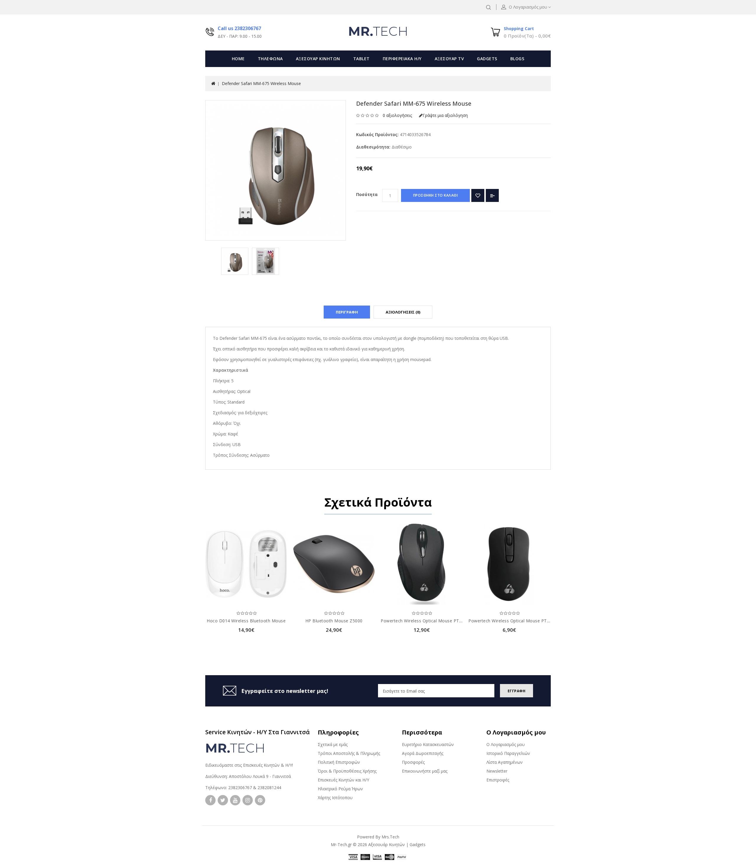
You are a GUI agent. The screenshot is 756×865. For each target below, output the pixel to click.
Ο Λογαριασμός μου (505, 744)
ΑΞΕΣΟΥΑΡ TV (449, 58)
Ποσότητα (367, 194)
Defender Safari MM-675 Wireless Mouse (261, 83)
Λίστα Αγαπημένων (504, 762)
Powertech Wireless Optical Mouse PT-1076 (513, 621)
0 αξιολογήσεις (397, 115)
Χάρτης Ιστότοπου (335, 797)
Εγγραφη (517, 690)
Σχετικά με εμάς (333, 744)
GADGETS (487, 58)
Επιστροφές (497, 780)
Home (238, 58)
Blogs (517, 58)
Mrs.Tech (390, 837)
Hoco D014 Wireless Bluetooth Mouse (246, 621)
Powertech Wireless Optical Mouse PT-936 (424, 621)
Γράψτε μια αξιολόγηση (445, 115)
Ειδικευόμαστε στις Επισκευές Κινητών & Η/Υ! (249, 765)
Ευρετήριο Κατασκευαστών (428, 744)
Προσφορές (413, 762)
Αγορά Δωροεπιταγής (422, 753)
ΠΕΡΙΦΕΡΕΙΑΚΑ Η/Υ (402, 58)
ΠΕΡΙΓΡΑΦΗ (347, 312)
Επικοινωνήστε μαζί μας (424, 771)
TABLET (361, 58)
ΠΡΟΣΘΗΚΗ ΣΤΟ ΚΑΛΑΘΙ (435, 195)
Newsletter (496, 771)
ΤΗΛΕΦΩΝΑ (270, 58)
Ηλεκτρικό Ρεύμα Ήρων (340, 788)
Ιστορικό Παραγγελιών (508, 753)
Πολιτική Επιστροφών (339, 762)
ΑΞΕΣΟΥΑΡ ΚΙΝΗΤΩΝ (318, 58)
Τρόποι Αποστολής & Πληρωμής (349, 753)
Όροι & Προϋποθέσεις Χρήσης (347, 771)
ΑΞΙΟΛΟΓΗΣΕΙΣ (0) (403, 312)
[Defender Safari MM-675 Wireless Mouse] (234, 261)
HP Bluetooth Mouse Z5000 (334, 621)
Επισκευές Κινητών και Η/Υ (343, 780)
